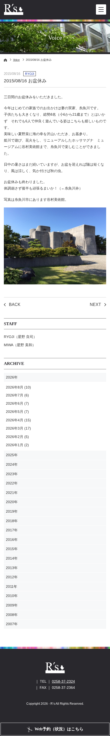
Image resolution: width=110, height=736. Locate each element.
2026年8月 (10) (18, 387)
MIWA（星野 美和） (20, 345)
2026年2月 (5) (17, 437)
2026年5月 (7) (17, 412)
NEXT (95, 304)
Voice (16, 59)
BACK (14, 304)
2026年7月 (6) (17, 395)
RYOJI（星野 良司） (20, 337)
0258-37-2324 (63, 681)
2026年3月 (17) (18, 428)
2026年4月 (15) (18, 420)
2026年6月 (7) (17, 403)
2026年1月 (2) (17, 445)
